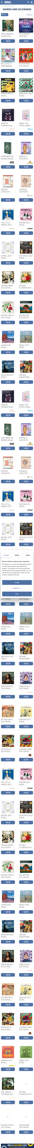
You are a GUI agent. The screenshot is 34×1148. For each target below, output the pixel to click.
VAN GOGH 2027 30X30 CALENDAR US (7, 377)
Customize (16, 588)
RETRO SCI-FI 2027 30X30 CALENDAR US (6, 751)
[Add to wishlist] (13, 21)
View (8, 41)
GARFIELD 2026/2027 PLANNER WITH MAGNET (25, 159)
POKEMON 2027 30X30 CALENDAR (7, 95)
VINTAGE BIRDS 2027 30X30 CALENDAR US (7, 287)
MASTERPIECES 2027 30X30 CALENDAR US (7, 688)
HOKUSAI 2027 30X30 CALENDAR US (25, 721)
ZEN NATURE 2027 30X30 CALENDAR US (24, 317)
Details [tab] (17, 555)
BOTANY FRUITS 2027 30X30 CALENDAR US (7, 317)
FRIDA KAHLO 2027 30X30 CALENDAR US (24, 688)
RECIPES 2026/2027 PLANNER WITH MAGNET (7, 192)
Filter (5, 14)
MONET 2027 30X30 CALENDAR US (24, 347)
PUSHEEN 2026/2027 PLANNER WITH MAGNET (25, 192)
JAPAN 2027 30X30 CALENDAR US (6, 347)
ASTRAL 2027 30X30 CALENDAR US (6, 258)
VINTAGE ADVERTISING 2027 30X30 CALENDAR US (24, 378)
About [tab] (28, 555)
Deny (17, 594)
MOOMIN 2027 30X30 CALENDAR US (24, 224)
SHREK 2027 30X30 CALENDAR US (24, 1062)
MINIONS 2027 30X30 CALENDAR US (6, 1062)
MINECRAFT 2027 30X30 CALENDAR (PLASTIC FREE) (26, 96)
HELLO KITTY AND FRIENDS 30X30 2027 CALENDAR (6, 66)
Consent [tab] (6, 555)
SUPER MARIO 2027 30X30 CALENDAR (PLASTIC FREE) (25, 66)
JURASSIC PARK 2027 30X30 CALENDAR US (25, 751)
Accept (17, 582)
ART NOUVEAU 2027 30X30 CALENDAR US (7, 721)
